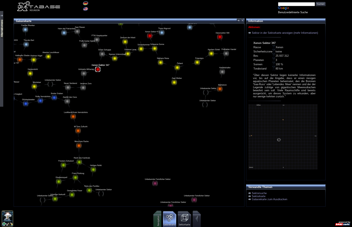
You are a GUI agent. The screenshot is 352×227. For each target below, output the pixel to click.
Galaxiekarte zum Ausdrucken (269, 199)
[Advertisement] (339, 61)
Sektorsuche (259, 193)
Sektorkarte (258, 196)
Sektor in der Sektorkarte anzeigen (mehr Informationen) (285, 32)
